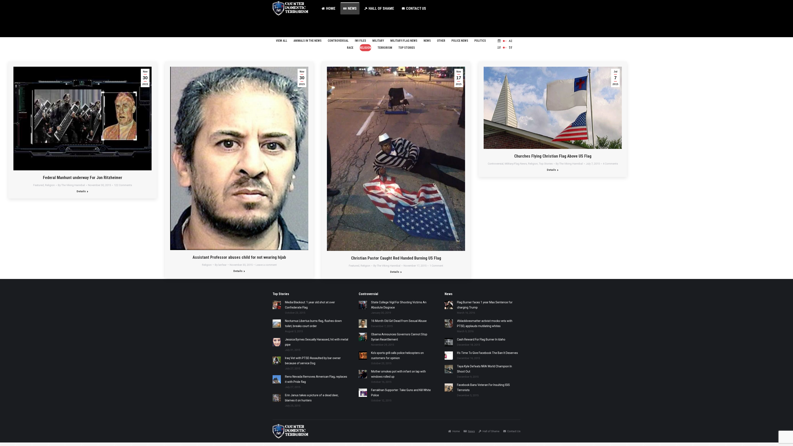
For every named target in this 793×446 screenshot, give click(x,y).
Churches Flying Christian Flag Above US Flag (552, 156)
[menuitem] (328, 8)
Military (378, 40)
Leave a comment (266, 264)
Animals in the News (307, 40)
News (427, 40)
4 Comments (610, 163)
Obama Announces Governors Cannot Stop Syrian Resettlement (399, 337)
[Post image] (277, 305)
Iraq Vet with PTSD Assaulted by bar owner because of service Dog (313, 360)
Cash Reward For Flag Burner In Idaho (481, 339)
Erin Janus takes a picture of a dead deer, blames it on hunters (311, 398)
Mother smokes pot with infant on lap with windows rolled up (398, 374)
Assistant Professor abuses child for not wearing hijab (239, 257)
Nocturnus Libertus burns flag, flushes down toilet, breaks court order (313, 323)
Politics (480, 40)
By (71, 185)
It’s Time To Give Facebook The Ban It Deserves (487, 353)
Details (81, 191)
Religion (365, 47)
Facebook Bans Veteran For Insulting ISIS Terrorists (483, 387)
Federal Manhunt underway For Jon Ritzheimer (82, 177)
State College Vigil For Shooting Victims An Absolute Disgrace (398, 305)
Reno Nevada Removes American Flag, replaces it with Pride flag (316, 379)
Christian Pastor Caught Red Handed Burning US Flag (396, 258)
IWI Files (360, 40)
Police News (459, 40)
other (441, 40)
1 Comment (436, 265)
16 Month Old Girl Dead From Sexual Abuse (399, 321)
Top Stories (406, 47)
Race (350, 47)
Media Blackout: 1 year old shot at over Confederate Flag (310, 305)
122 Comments (123, 185)
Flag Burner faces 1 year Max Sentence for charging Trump (485, 305)
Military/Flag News (403, 40)
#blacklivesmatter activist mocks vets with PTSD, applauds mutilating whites (484, 323)
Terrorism (385, 47)
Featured (38, 185)
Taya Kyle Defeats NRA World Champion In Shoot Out (484, 369)
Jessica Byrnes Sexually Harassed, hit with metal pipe (316, 342)
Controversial (338, 40)
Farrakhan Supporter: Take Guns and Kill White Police (401, 392)
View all (281, 40)
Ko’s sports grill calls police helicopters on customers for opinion (397, 355)
